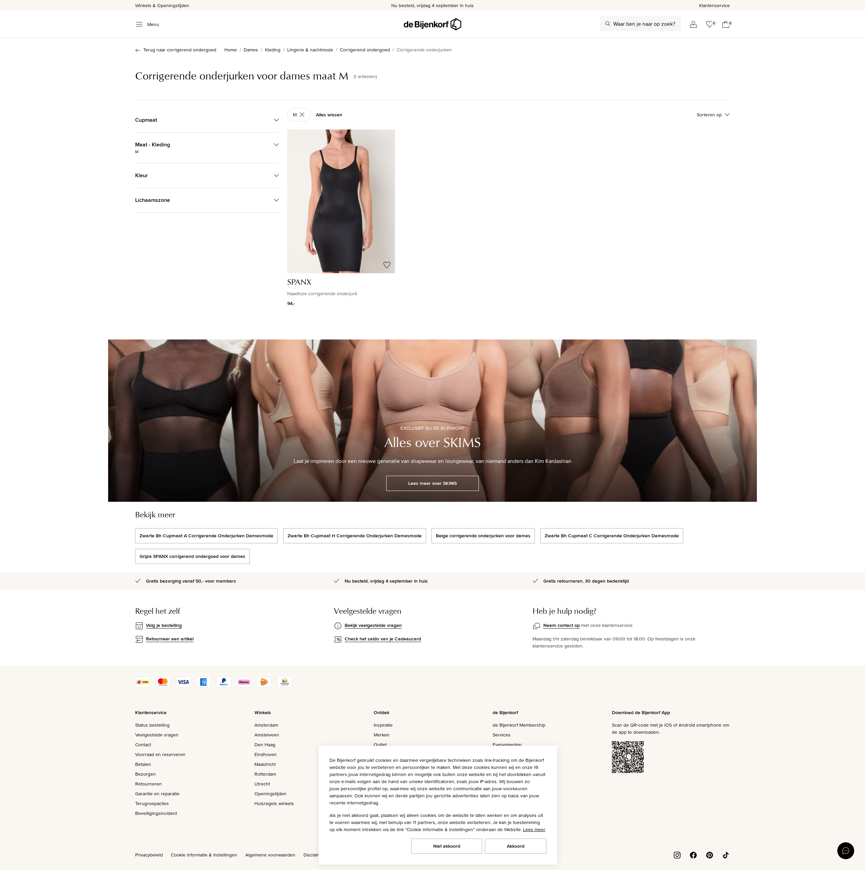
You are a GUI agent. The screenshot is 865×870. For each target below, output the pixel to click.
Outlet (380, 744)
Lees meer (534, 829)
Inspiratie (383, 725)
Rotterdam (265, 774)
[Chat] (845, 850)
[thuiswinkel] (284, 685)
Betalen (143, 764)
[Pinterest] (710, 854)
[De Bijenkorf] (432, 24)
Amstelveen (266, 734)
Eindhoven (265, 754)
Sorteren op (709, 114)
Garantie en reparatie (157, 793)
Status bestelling (152, 725)
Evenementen (507, 744)
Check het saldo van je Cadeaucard (383, 638)
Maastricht (265, 764)
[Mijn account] (693, 24)
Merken (382, 734)
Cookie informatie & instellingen (204, 854)
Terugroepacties (152, 803)
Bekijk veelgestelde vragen (373, 625)
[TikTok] (726, 854)
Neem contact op (561, 625)
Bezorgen (145, 774)
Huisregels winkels (274, 803)
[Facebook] (693, 854)
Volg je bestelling (164, 625)
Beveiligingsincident (156, 813)
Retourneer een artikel (170, 638)
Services (502, 734)
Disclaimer (314, 854)
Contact (143, 744)
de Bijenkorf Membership (519, 725)
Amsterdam (266, 725)
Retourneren (148, 783)
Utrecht (262, 783)
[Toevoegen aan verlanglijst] (386, 265)
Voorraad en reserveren (160, 754)
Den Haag (264, 744)
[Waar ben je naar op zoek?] (607, 23)
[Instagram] (677, 854)
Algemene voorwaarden (270, 854)
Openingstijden (270, 793)
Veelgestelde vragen (156, 734)
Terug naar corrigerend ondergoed (179, 49)
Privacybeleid (149, 854)
